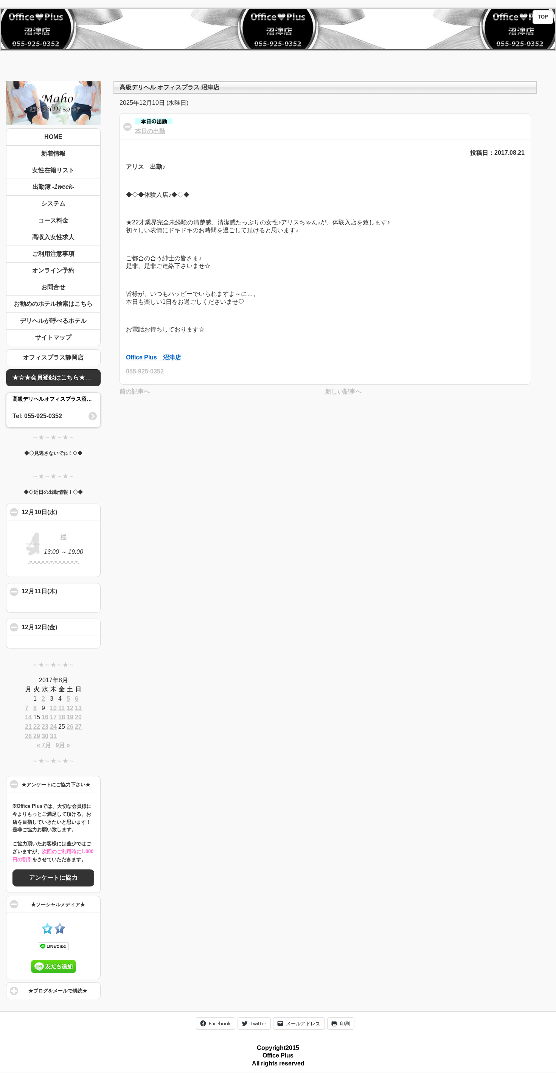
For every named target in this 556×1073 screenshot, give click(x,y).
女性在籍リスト (53, 170)
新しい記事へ (343, 391)
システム (53, 203)
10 (53, 708)
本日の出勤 (150, 131)
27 (78, 726)
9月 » (63, 745)
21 (28, 726)
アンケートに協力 (53, 877)
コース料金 (53, 220)
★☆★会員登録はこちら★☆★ (54, 377)
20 (78, 717)
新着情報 (53, 153)
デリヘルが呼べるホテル (53, 320)
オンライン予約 (53, 270)
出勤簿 (53, 186)
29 (36, 736)
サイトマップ (53, 337)
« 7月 (44, 745)
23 (45, 726)
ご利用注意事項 (53, 253)
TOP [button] (543, 17)
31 (53, 736)
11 (61, 708)
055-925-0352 (145, 371)
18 (61, 717)
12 (70, 708)
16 (45, 717)
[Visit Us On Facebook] (59, 932)
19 (70, 717)
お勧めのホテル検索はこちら (53, 303)
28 (28, 736)
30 (45, 736)
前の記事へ (135, 391)
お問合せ (53, 287)
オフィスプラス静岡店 (53, 357)
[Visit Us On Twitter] (47, 932)
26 (70, 726)
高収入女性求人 (53, 237)
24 (53, 726)
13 (78, 708)
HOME (53, 137)
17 (53, 717)
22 (36, 726)
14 (28, 717)
